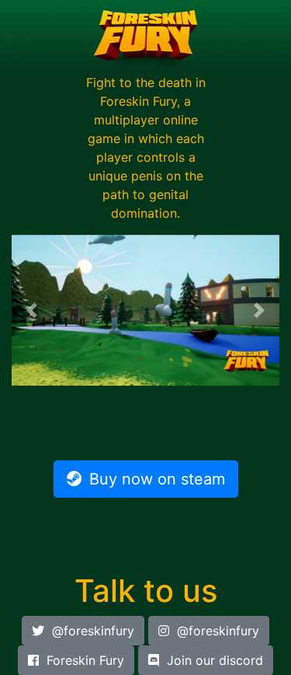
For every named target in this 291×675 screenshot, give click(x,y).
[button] (32, 310)
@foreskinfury (93, 630)
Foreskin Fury (85, 660)
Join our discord (215, 660)
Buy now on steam (157, 479)
